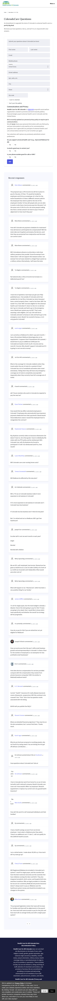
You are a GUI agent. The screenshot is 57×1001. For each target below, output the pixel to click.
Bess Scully (18, 803)
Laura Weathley (19, 456)
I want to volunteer (14, 100)
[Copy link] (3, 977)
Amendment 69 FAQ (13, 12)
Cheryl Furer (18, 863)
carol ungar (18, 328)
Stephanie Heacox (20, 429)
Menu (51, 3)
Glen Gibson (18, 185)
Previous (27, 923)
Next (30, 923)
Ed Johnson (18, 774)
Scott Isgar (18, 735)
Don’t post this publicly (15, 103)
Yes (10, 145)
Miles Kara (18, 899)
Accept (44, 991)
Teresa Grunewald (20, 471)
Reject (52, 991)
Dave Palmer (19, 404)
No (15, 145)
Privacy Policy (19, 983)
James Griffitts (19, 599)
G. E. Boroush (19, 686)
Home (5, 12)
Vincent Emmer (19, 715)
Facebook (39, 755)
